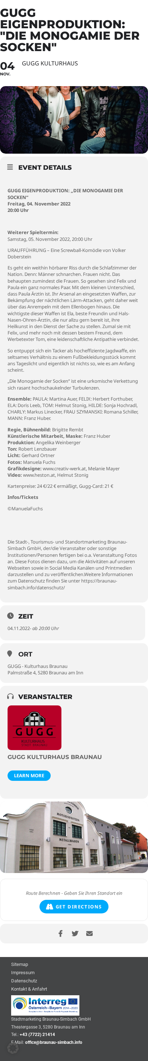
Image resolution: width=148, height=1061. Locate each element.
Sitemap (19, 964)
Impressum (22, 973)
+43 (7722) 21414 (37, 1034)
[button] (13, 1048)
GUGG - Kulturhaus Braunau (38, 666)
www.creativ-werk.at (64, 468)
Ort (25, 654)
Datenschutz (24, 981)
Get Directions (79, 906)
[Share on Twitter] (75, 933)
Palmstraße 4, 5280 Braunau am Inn (45, 672)
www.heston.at (39, 475)
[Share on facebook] (60, 933)
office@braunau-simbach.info (53, 1042)
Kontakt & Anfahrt (29, 989)
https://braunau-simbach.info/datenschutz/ (62, 583)
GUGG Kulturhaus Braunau (55, 757)
